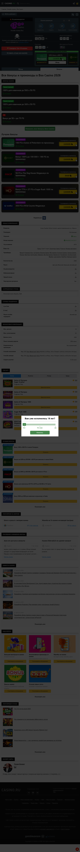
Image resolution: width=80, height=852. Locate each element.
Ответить (40, 432)
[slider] (24, 424)
